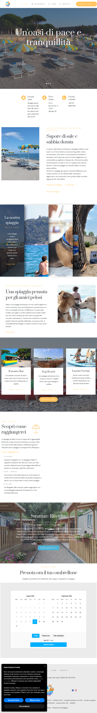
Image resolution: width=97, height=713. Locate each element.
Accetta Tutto (13, 700)
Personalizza (24, 706)
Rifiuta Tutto (35, 700)
